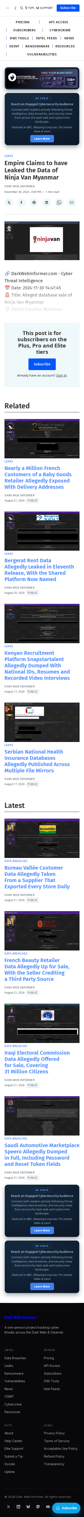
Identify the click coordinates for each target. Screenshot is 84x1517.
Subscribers (24, 30)
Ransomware (37, 46)
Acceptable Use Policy (61, 1448)
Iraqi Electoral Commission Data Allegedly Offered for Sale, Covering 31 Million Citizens (37, 1062)
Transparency (54, 1464)
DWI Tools (19, 38)
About (8, 1433)
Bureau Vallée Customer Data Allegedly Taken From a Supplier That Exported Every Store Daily (37, 877)
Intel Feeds (46, 38)
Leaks (8, 156)
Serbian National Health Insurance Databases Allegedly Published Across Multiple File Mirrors (37, 761)
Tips (31, 8)
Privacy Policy (54, 1433)
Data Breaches (16, 861)
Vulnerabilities (42, 54)
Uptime (9, 1472)
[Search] (22, 8)
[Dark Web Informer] (42, 1317)
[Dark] (16, 8)
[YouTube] (48, 1507)
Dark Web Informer (19, 186)
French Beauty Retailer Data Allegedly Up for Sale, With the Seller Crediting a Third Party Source (36, 969)
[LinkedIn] (18, 1507)
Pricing (23, 22)
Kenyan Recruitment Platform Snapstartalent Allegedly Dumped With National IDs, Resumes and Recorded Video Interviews (37, 665)
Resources (65, 46)
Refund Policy (54, 1456)
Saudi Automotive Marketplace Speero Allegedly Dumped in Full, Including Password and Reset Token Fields (42, 1154)
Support (46, 8)
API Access (58, 22)
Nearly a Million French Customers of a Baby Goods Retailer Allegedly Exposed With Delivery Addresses (38, 477)
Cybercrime (60, 30)
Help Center (13, 1441)
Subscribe (68, 8)
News (69, 38)
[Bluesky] (28, 1507)
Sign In (61, 375)
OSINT (14, 46)
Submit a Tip (13, 1456)
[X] (8, 1507)
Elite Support (13, 1448)
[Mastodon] (38, 1507)
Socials (9, 1464)
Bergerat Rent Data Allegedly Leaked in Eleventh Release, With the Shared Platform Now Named (39, 569)
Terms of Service (56, 1441)
